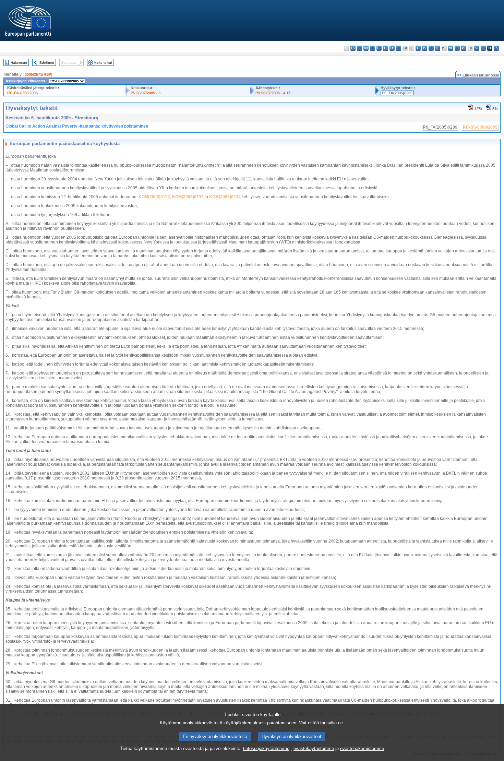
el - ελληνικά (385, 48)
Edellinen (46, 62)
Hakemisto (19, 62)
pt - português (463, 48)
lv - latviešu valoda (424, 48)
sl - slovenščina (483, 48)
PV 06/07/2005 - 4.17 (272, 93)
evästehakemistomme (362, 748)
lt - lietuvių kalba (431, 48)
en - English (392, 48)
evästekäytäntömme (313, 748)
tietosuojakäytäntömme (266, 748)
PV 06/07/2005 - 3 (145, 93)
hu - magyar (437, 48)
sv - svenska (496, 48)
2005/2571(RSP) (38, 74)
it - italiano (418, 48)
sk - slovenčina (476, 48)
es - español (353, 48)
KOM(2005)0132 (154, 196)
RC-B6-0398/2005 (22, 93)
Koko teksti (103, 62)
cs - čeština (359, 48)
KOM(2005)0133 (188, 196)
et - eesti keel (379, 48)
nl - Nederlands (450, 48)
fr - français (398, 48)
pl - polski (457, 48)
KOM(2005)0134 (225, 196)
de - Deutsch (372, 48)
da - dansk (366, 48)
